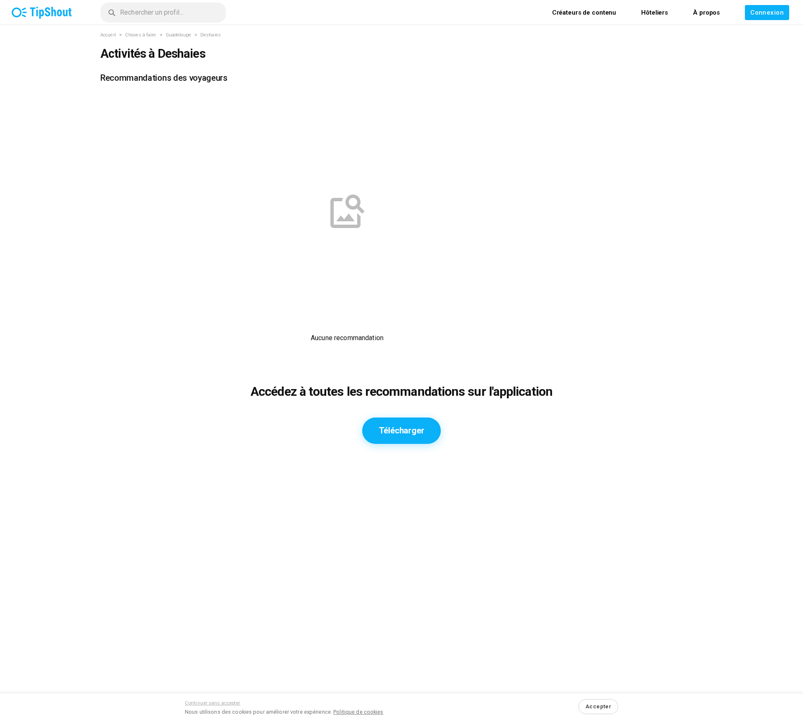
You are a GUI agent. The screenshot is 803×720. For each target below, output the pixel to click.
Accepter (598, 706)
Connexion (767, 12)
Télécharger (402, 430)
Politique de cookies (358, 712)
